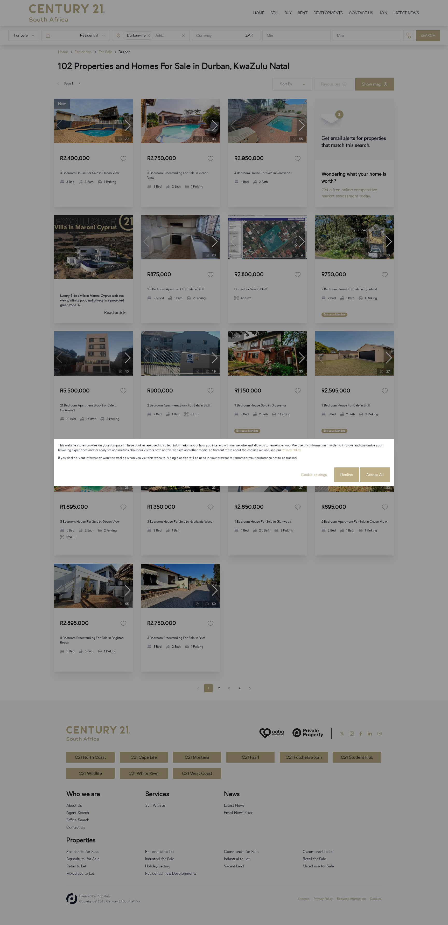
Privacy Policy (291, 450)
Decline (346, 474)
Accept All (375, 474)
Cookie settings (314, 474)
